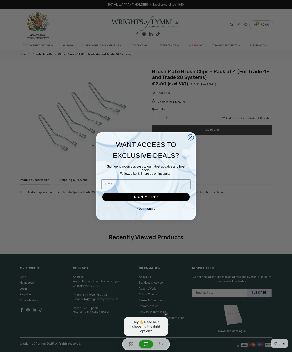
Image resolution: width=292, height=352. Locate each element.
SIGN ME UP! (146, 197)
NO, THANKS (146, 209)
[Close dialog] (191, 137)
